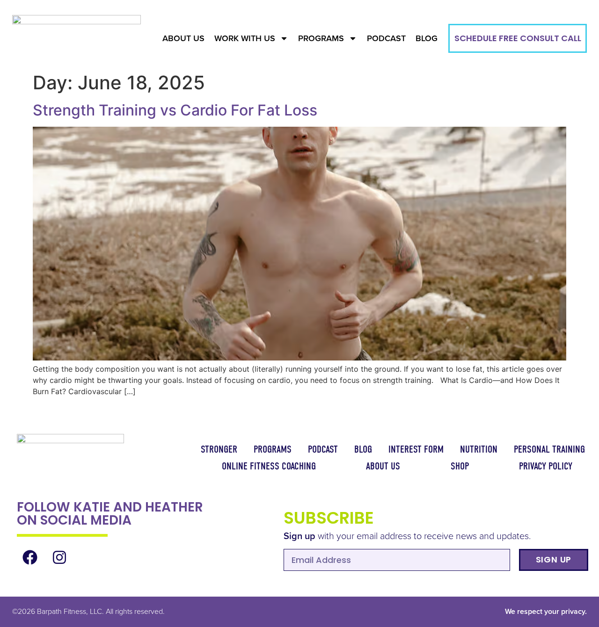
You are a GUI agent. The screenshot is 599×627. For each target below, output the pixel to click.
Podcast (386, 38)
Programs (321, 38)
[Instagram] (59, 557)
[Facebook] (30, 557)
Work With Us (244, 38)
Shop (460, 466)
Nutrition (478, 449)
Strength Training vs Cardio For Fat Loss (175, 110)
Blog (427, 38)
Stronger (219, 449)
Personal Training (549, 449)
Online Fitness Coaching (269, 466)
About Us (183, 38)
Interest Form (416, 449)
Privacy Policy (545, 466)
